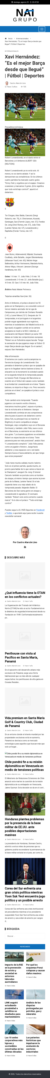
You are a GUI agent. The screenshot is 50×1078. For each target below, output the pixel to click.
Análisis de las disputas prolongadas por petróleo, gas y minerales (34, 1008)
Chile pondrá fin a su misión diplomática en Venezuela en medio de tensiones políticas (24, 766)
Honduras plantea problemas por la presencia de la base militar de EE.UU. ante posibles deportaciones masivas (24, 827)
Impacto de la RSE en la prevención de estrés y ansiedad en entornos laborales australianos (14, 973)
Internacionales (11, 51)
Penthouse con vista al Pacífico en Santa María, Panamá (21, 657)
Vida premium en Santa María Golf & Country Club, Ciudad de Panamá (25, 722)
